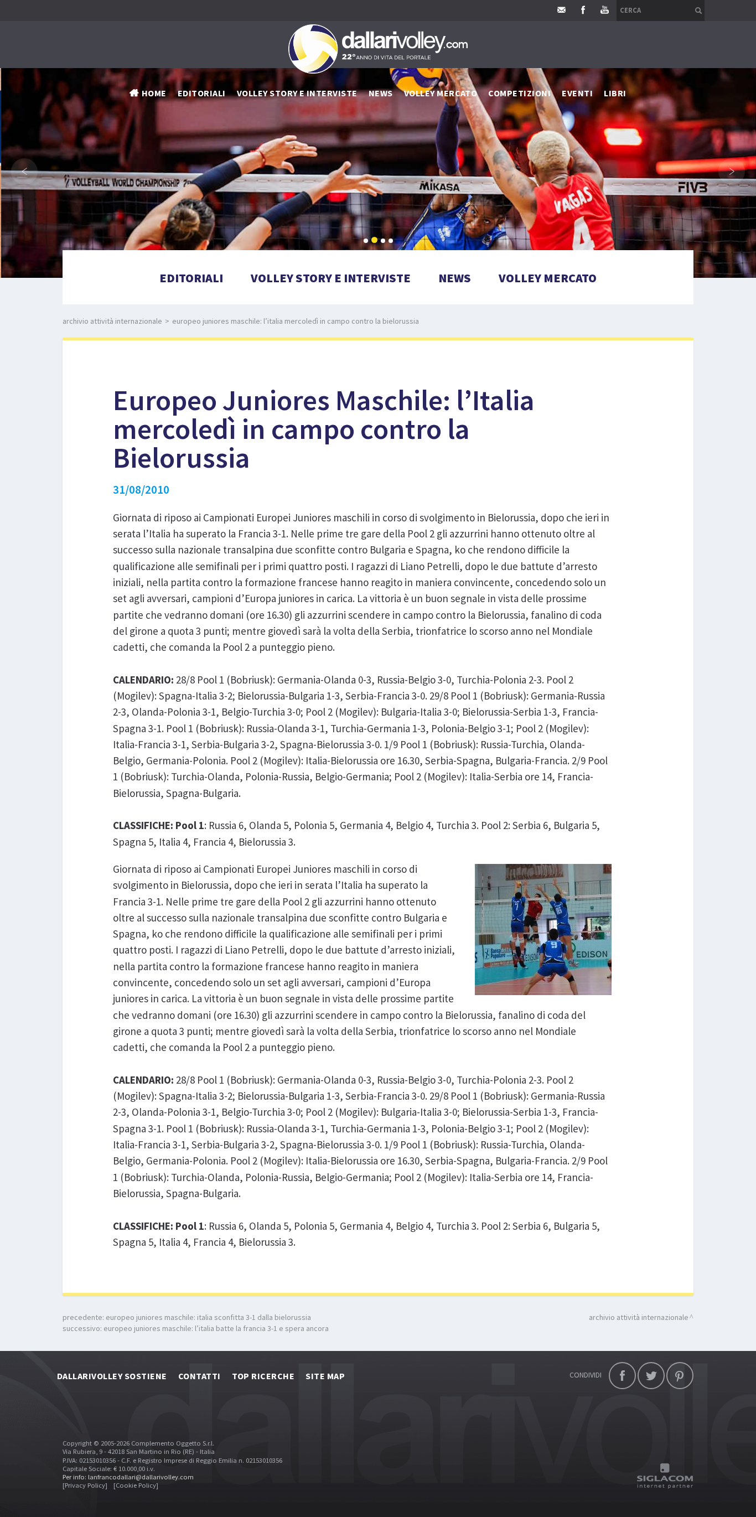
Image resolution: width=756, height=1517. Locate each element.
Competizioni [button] (519, 93)
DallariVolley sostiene (112, 1375)
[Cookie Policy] (135, 1485)
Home (154, 93)
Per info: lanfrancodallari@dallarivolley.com (128, 1477)
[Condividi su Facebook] (622, 1375)
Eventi (577, 93)
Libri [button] (615, 93)
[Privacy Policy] (85, 1485)
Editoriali (202, 93)
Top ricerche (263, 1375)
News (454, 278)
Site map (325, 1375)
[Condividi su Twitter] (651, 1375)
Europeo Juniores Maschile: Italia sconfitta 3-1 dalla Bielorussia (208, 1317)
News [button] (381, 93)
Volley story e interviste (297, 93)
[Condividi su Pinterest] (679, 1375)
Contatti (199, 1375)
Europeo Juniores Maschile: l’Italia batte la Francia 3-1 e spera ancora (216, 1328)
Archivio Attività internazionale (112, 321)
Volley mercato (441, 93)
